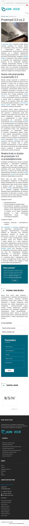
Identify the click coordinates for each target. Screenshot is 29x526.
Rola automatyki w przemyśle (9, 227)
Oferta (2, 465)
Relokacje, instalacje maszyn (8, 442)
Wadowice (7, 513)
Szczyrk (3, 513)
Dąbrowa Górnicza (5, 506)
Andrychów (9, 500)
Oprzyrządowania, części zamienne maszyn (11, 446)
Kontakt (15, 280)
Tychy (2, 504)
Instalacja (25, 120)
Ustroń (7, 508)
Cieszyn (5, 515)
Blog (2, 473)
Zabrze (6, 504)
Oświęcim (7, 511)
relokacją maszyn (6, 248)
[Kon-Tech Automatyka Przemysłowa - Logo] (11, 9)
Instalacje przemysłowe (7, 444)
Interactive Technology (22, 523)
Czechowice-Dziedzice (6, 502)
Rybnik (2, 511)
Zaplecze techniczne (6, 455)
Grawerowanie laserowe (7, 454)
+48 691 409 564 (10, 3)
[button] (11, 409)
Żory (2, 515)
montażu (10, 188)
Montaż (3, 139)
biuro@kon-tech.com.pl (22, 3)
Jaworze (3, 509)
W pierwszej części (6, 44)
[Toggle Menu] (26, 12)
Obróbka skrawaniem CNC (8, 448)
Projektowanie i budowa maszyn (9, 452)
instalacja (25, 172)
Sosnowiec (3, 500)
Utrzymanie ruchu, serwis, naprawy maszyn (11, 450)
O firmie (3, 467)
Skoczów (8, 509)
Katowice (3, 508)
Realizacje (3, 471)
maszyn (11, 121)
